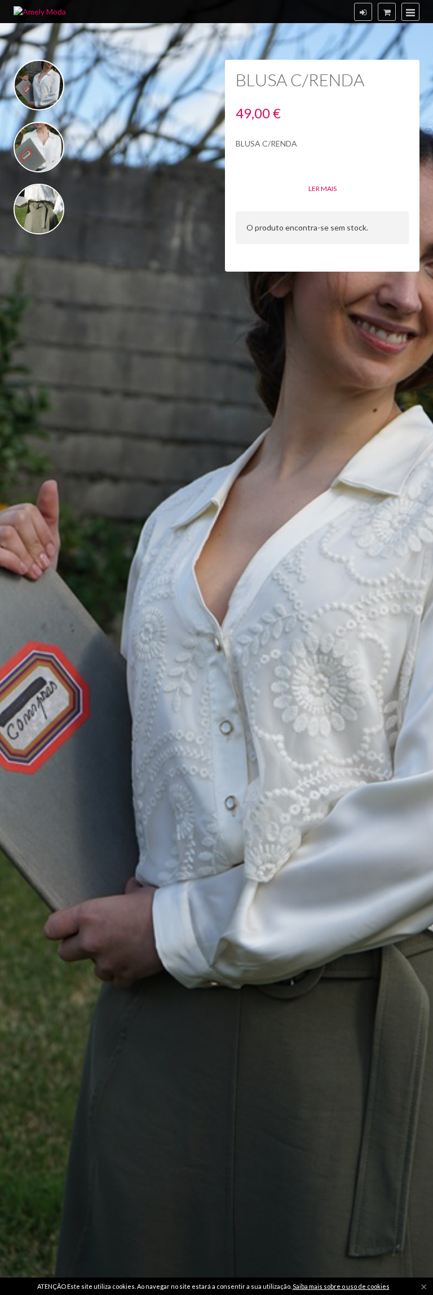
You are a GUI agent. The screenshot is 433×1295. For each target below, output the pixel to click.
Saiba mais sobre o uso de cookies (341, 1286)
